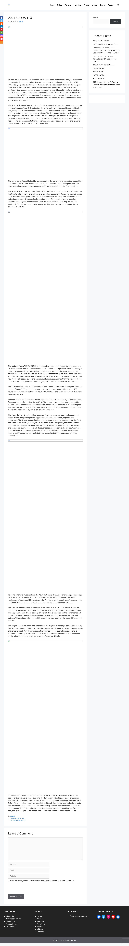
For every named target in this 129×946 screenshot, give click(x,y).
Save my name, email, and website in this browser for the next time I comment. (42, 881)
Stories (102, 5)
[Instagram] (1, 35)
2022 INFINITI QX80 (17, 818)
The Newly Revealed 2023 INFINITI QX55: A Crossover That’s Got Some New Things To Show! (106, 50)
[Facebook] (1, 17)
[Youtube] (1, 39)
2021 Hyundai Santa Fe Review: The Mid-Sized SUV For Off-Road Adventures (106, 84)
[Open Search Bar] (118, 5)
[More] (1, 42)
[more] (1, 42)
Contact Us (10, 921)
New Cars (77, 5)
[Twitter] (1, 20)
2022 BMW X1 (98, 72)
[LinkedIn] (1, 26)
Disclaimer (10, 926)
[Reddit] (1, 23)
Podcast (111, 5)
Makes (59, 5)
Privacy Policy (11, 924)
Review (12, 816)
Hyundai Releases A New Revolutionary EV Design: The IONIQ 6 (105, 58)
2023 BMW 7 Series (101, 41)
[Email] (1, 32)
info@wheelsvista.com (78, 916)
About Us (10, 916)
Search (95, 17)
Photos (86, 5)
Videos (94, 5)
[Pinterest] (1, 29)
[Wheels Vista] (14, 5)
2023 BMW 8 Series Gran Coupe (106, 44)
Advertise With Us (13, 919)
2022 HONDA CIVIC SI (18, 820)
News (52, 5)
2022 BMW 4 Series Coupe (103, 65)
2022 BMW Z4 (98, 75)
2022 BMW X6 (98, 68)
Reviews (68, 5)
